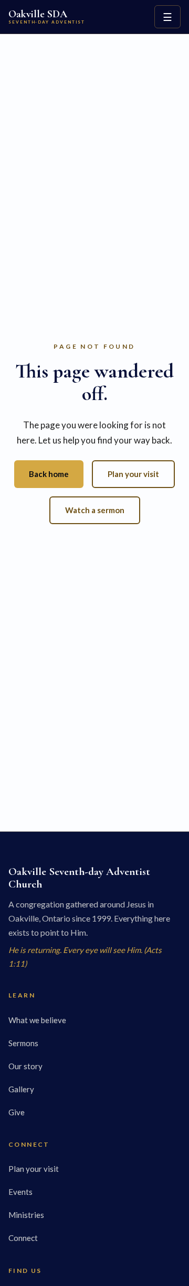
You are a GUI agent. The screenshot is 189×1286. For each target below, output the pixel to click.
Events (20, 1191)
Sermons (23, 1043)
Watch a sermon (94, 510)
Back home (49, 474)
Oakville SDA (46, 16)
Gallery (21, 1089)
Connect (23, 1238)
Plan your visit (133, 474)
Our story (25, 1066)
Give (16, 1112)
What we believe (37, 1020)
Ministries (26, 1215)
